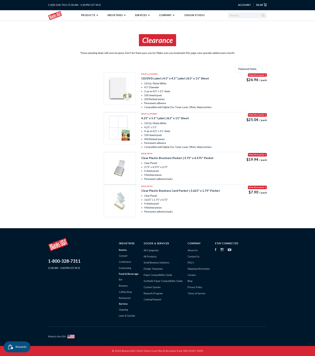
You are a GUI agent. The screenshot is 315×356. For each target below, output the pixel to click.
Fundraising (125, 268)
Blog (190, 281)
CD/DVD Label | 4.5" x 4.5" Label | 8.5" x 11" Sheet (175, 78)
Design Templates (153, 268)
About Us (193, 250)
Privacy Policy (195, 287)
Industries (115, 15)
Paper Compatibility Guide (158, 274)
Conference (125, 261)
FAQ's (191, 262)
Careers (192, 274)
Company (165, 15)
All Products (150, 256)
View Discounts (256, 75)
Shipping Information (199, 268)
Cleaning (123, 309)
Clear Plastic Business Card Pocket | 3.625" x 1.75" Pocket (180, 190)
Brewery (123, 285)
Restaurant (125, 297)
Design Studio (194, 15)
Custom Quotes (152, 287)
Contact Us (193, 256)
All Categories (151, 250)
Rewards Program (153, 293)
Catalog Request (152, 299)
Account (244, 4)
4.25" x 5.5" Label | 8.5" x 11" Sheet (165, 118)
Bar (120, 279)
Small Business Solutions (156, 262)
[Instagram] (222, 250)
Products (88, 15)
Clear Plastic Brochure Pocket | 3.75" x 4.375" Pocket (177, 158)
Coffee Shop (125, 291)
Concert (123, 255)
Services (141, 15)
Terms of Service (196, 293)
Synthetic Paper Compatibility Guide (163, 281)
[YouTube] (229, 250)
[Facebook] (215, 250)
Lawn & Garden (127, 315)
